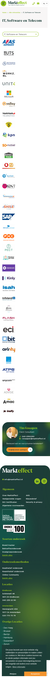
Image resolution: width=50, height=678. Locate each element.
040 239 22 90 (9, 600)
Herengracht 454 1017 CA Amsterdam (11, 609)
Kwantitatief (13, 571)
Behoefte (11, 548)
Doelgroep (12, 552)
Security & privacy (34, 502)
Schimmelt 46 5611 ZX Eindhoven (10, 593)
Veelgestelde (11, 499)
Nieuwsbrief (31, 499)
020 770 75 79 (9, 615)
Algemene (13, 505)
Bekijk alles (7, 555)
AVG (28, 495)
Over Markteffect (10, 495)
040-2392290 (28, 436)
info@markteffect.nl (13, 479)
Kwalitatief (12, 568)
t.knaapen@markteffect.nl (33, 439)
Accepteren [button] (35, 674)
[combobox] (45, 3)
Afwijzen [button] (13, 674)
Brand (8, 545)
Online (10, 575)
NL (44, 3)
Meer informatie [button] (18, 667)
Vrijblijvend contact (17, 450)
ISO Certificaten (9, 502)
